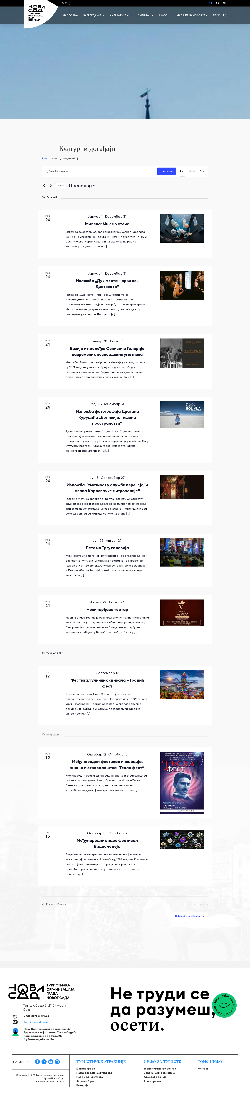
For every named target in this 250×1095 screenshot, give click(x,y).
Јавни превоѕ (152, 1081)
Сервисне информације (159, 1072)
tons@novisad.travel (36, 1022)
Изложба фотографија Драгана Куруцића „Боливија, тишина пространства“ (107, 417)
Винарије (82, 1085)
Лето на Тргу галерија (107, 547)
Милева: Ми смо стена (107, 223)
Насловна (70, 15)
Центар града (85, 1068)
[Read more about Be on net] (66, 3)
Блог (216, 15)
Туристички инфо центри (160, 1068)
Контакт (203, 1068)
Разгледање (92, 15)
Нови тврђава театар (107, 609)
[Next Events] (51, 186)
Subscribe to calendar (188, 916)
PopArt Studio (56, 1081)
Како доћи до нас (155, 1077)
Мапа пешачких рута (192, 15)
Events (46, 158)
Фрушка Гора (85, 1081)
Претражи (167, 171)
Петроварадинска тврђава (94, 1072)
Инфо (163, 15)
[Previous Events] (44, 186)
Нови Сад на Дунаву (89, 1077)
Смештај (144, 15)
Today (61, 185)
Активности (119, 15)
